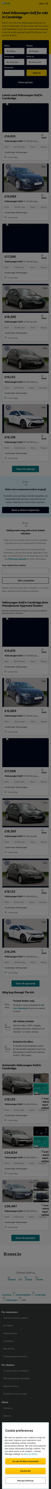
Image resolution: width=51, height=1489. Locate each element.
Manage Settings (25, 1480)
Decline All (25, 1471)
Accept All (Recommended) (25, 1461)
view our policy (30, 1454)
